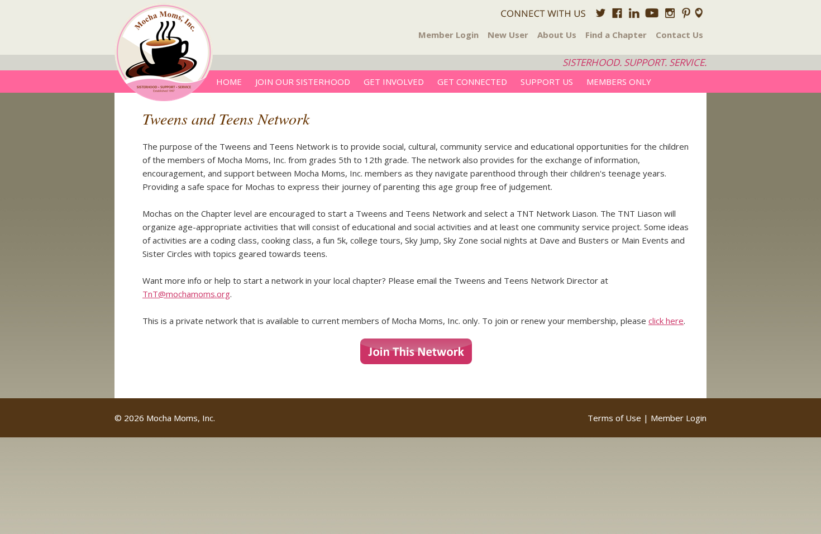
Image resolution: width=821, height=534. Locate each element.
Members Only (618, 81)
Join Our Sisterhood (302, 81)
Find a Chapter (616, 34)
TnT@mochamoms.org (186, 293)
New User (508, 34)
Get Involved (394, 81)
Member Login (448, 34)
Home (229, 81)
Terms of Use (614, 417)
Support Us (547, 81)
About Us (556, 34)
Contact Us (679, 34)
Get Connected (472, 81)
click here (666, 320)
